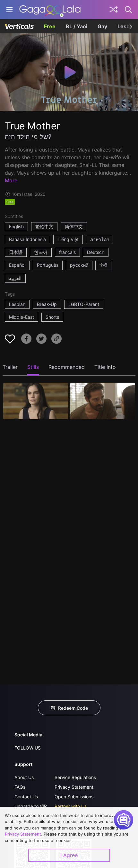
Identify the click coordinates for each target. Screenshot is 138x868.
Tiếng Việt (68, 239)
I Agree (69, 855)
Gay (102, 26)
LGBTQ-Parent (83, 304)
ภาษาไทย (99, 239)
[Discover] (113, 9)
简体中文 (74, 226)
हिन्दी (103, 265)
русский (79, 265)
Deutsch (95, 252)
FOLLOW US (27, 748)
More (11, 180)
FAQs (19, 787)
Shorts (52, 317)
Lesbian (17, 304)
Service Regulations (75, 777)
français (67, 252)
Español (17, 265)
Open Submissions (74, 796)
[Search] (129, 10)
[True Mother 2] (102, 401)
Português (47, 265)
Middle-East (21, 317)
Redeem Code (73, 708)
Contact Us (26, 796)
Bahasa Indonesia (27, 239)
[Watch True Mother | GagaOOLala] (50, 9)
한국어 (40, 252)
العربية (15, 278)
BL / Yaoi (76, 26)
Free (50, 26)
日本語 (15, 252)
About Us (24, 777)
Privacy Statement (74, 787)
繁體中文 (44, 226)
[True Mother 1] (35, 401)
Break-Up (47, 304)
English (16, 226)
